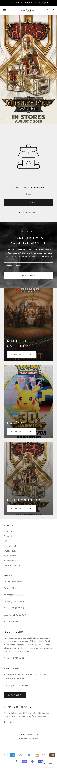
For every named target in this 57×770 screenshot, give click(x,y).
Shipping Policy (11, 560)
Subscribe (28, 275)
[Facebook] (5, 721)
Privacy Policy (10, 550)
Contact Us (9, 536)
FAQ (6, 541)
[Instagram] (11, 721)
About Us (8, 531)
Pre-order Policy (11, 546)
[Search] (48, 10)
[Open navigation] (4, 10)
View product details (28, 212)
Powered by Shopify (28, 738)
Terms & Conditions (12, 565)
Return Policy (10, 555)
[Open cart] (53, 10)
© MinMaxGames (28, 734)
